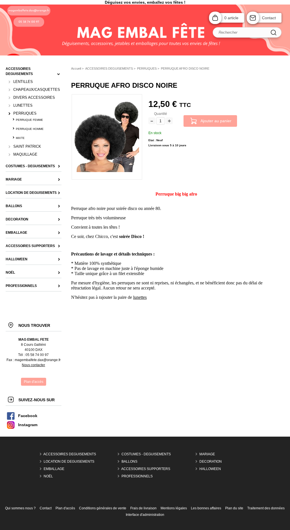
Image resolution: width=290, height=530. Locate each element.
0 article (231, 18)
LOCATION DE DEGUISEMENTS (69, 462)
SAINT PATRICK (27, 146)
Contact (269, 18)
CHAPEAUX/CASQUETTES (36, 89)
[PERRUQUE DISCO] (106, 171)
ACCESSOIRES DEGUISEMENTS (69, 454)
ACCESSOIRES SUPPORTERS (145, 469)
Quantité (160, 114)
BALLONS (129, 462)
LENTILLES (23, 82)
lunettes (140, 297)
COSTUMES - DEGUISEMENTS (146, 454)
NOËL (48, 476)
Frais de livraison (143, 508)
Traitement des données (266, 508)
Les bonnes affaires (206, 508)
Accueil (76, 68)
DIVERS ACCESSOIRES (34, 97)
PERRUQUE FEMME (29, 119)
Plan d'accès (65, 508)
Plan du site (234, 508)
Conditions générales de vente (102, 508)
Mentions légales (174, 508)
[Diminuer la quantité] (151, 121)
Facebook (27, 416)
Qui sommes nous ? (20, 508)
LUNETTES (23, 105)
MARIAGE (207, 454)
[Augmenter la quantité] (169, 121)
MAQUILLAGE (25, 154)
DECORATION (210, 462)
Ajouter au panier (216, 121)
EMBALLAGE (54, 469)
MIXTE (20, 138)
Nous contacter (33, 365)
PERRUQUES (25, 113)
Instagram (27, 425)
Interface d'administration (145, 515)
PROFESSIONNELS (137, 476)
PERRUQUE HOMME (30, 128)
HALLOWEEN (210, 469)
